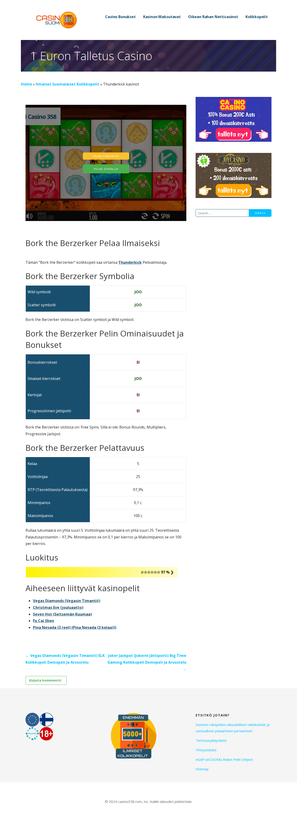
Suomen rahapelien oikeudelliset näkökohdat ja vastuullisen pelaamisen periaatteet (233, 727)
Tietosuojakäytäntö (211, 740)
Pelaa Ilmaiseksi (106, 156)
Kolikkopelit (256, 16)
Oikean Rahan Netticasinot (213, 16)
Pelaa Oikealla (106, 169)
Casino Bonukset (120, 16)
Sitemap (202, 769)
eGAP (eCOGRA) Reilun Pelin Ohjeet (224, 759)
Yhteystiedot (206, 750)
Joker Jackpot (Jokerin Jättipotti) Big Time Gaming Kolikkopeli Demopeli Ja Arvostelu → (146, 662)
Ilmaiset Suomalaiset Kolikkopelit (67, 84)
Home (26, 84)
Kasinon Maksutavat (162, 16)
